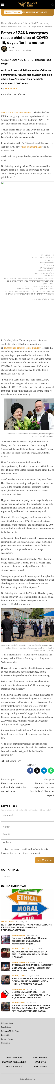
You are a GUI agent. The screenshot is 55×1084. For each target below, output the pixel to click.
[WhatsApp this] (51, 770)
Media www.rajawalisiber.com (16, 112)
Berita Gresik (7, 922)
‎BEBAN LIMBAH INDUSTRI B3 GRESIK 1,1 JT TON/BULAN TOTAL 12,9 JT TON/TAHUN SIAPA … (31, 994)
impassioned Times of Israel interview (22, 347)
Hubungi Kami (7, 1023)
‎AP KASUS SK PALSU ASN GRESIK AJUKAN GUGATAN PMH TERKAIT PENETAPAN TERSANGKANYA (31, 1008)
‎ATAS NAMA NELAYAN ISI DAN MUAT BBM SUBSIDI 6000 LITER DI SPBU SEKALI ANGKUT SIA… (32, 968)
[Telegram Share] (44, 770)
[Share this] (30, 770)
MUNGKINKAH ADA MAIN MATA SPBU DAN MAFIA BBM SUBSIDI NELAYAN (30, 954)
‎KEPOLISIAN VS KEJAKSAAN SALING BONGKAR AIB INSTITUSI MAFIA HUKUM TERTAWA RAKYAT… (33, 981)
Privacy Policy (7, 1038)
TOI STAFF (11, 88)
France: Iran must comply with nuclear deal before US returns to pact (42, 787)
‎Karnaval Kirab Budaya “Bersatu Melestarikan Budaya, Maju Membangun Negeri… (29, 941)
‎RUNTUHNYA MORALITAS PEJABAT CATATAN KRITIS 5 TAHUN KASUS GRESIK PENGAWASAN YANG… (26, 927)
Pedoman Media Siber (10, 1031)
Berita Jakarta (19, 975)
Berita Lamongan (20, 949)
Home (4, 22)
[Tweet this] (37, 770)
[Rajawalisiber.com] (27, 4)
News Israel (14, 22)
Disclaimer (5, 1042)
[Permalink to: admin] (4, 48)
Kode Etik (5, 1034)
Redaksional (6, 1027)
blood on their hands (32, 146)
